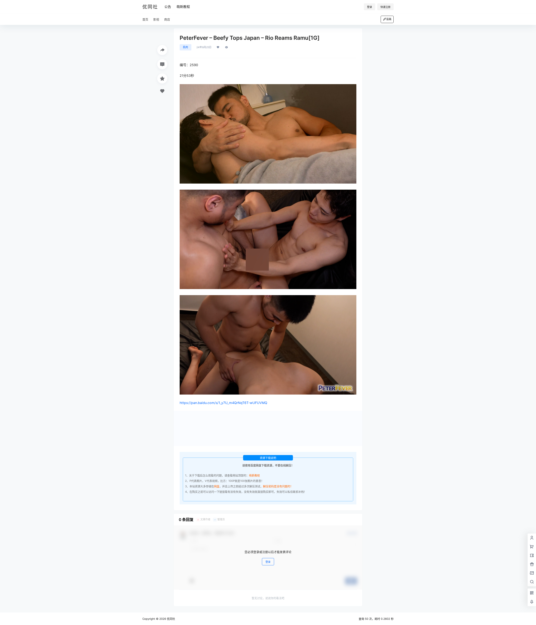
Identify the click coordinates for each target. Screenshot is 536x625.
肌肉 (185, 47)
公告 (167, 7)
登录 (369, 7)
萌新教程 (183, 7)
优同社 (170, 618)
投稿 (388, 19)
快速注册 (385, 7)
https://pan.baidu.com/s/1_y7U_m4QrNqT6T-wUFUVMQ (223, 403)
